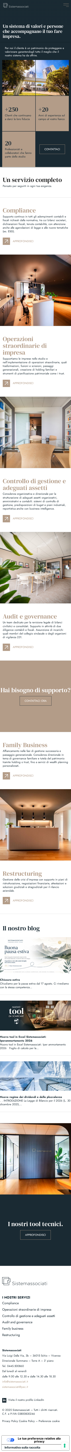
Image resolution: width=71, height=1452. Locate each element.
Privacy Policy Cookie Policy (18, 1421)
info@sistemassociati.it (15, 1382)
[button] (66, 5)
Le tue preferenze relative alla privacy (39, 1440)
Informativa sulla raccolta (22, 1447)
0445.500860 (15, 1366)
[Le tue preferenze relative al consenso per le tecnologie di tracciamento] (64, 1445)
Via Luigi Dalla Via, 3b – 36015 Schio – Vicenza (31, 1356)
